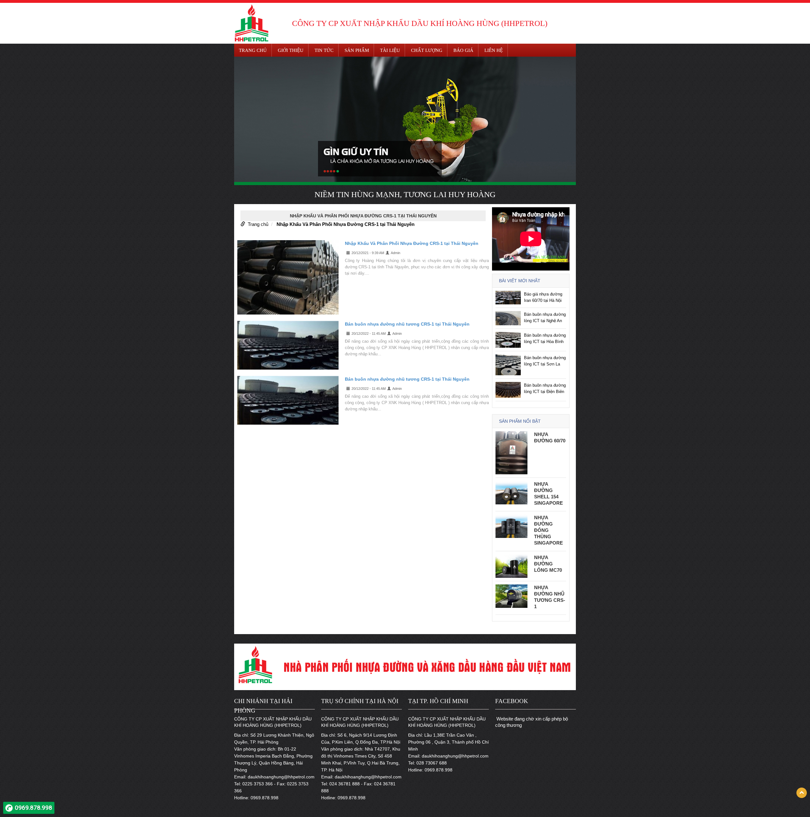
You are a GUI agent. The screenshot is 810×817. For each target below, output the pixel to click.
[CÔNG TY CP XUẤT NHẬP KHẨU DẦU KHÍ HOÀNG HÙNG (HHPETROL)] (251, 22)
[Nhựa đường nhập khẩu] (405, 119)
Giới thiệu (290, 50)
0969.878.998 (33, 807)
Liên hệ (493, 50)
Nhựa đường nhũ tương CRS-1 (549, 597)
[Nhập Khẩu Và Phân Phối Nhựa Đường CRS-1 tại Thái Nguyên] (288, 276)
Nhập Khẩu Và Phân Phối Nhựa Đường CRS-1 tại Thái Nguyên (345, 224)
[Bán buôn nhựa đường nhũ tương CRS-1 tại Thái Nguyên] (288, 344)
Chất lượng (426, 50)
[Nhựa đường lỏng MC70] (511, 565)
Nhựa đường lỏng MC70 (548, 564)
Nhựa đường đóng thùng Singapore (548, 530)
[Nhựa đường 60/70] (511, 452)
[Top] (801, 793)
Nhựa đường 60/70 (549, 437)
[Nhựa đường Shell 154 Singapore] (511, 492)
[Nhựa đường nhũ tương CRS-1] (511, 595)
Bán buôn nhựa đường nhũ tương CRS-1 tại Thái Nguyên (407, 324)
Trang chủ (253, 50)
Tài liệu (390, 50)
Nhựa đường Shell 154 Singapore (548, 493)
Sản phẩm (357, 50)
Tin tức (324, 50)
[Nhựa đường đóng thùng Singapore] (511, 525)
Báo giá (463, 50)
